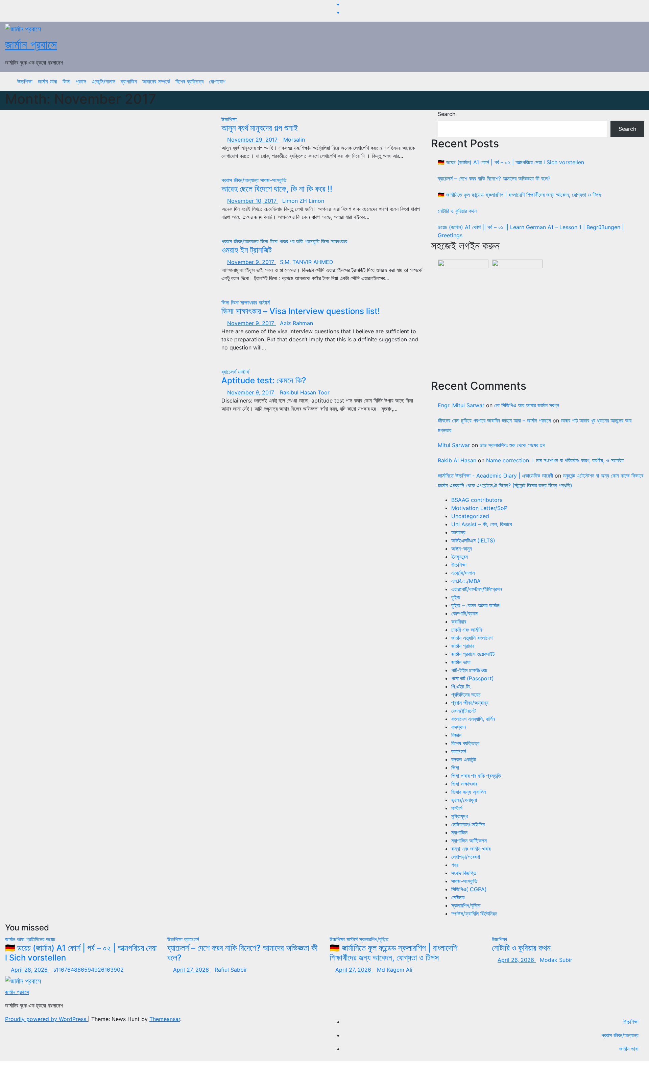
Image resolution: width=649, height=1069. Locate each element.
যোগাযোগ (217, 81)
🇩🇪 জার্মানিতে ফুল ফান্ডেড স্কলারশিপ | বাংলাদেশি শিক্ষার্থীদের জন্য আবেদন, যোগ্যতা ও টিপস (519, 194)
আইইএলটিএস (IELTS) (473, 540)
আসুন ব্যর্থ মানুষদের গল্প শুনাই (259, 128)
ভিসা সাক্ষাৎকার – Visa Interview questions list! (300, 311)
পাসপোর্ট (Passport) (472, 678)
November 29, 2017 (253, 139)
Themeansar (164, 1019)
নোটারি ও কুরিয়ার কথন (457, 211)
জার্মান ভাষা (47, 81)
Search (446, 114)
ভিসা (66, 81)
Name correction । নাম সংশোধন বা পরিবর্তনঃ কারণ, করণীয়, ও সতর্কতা (555, 460)
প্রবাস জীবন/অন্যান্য (240, 180)
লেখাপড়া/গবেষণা (465, 856)
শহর (454, 864)
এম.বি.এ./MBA (466, 581)
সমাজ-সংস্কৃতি (273, 180)
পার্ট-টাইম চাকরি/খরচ (469, 670)
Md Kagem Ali (394, 969)
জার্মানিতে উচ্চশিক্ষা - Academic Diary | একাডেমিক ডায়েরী (495, 475)
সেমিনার (457, 897)
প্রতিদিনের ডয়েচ (466, 694)
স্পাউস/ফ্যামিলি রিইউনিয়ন (474, 913)
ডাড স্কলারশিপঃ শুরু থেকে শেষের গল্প (512, 445)
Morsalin (294, 139)
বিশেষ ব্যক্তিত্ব (189, 81)
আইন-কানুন (461, 548)
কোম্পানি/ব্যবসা (464, 613)
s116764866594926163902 (88, 969)
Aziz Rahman (296, 323)
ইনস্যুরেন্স (459, 556)
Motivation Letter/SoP (479, 508)
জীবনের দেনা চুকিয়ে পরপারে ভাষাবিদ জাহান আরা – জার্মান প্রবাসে (494, 420)
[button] (634, 81)
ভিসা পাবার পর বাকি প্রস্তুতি (295, 241)
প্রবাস (81, 81)
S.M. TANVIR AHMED (306, 262)
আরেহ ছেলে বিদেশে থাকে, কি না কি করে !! (276, 189)
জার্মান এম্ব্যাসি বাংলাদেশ (471, 637)
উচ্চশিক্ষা (24, 81)
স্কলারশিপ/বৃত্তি (465, 905)
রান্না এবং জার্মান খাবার (470, 848)
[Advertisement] (541, 324)
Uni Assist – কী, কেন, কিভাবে (481, 524)
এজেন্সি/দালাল (103, 81)
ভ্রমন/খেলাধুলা (464, 800)
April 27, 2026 (192, 969)
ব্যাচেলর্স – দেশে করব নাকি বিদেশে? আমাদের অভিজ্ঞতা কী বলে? (494, 178)
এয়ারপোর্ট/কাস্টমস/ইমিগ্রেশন (476, 589)
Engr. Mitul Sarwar (461, 405)
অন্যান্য (458, 532)
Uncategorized (470, 516)
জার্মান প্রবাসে (31, 44)
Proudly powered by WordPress (46, 1019)
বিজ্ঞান (456, 735)
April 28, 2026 (30, 969)
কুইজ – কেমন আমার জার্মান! (476, 605)
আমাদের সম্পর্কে (156, 81)
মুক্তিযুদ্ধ (459, 816)
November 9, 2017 (251, 262)
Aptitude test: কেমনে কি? (263, 380)
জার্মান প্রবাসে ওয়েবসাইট (473, 654)
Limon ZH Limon (303, 200)
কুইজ (455, 597)
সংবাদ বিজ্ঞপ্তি (463, 873)
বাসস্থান (458, 727)
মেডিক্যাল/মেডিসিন (468, 824)
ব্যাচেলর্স (229, 371)
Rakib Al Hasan (457, 460)
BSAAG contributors (476, 499)
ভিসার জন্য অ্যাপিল (468, 791)
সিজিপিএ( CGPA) (469, 889)
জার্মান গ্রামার (462, 645)
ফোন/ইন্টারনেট (463, 710)
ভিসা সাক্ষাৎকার (334, 241)
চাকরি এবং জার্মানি (466, 629)
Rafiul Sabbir (231, 969)
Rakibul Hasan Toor (305, 392)
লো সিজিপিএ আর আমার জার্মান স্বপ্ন (526, 405)
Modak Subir (556, 959)
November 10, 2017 (252, 200)
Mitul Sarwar (454, 445)
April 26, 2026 (517, 959)
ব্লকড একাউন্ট (463, 759)
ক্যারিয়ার (458, 621)
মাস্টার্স (264, 302)
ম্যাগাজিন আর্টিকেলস (469, 840)
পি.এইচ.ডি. (461, 686)
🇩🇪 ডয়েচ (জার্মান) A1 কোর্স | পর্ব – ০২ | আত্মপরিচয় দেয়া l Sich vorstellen (511, 162)
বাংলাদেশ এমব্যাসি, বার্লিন (473, 718)
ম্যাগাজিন (129, 81)
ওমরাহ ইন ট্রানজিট (246, 250)
